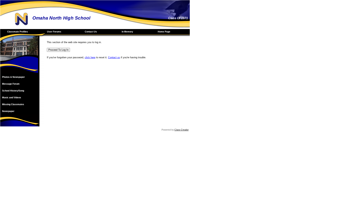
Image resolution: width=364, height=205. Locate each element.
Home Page (164, 31)
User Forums (54, 31)
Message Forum (11, 84)
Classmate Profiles (17, 31)
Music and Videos (11, 97)
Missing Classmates (13, 104)
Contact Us (91, 31)
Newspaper (8, 111)
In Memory (127, 31)
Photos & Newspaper (13, 77)
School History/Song (13, 90)
